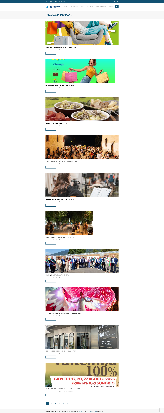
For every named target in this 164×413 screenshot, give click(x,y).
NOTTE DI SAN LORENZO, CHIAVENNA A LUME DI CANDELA (63, 313)
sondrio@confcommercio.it (92, 411)
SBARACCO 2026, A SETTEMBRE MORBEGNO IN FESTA (61, 85)
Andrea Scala (55, 49)
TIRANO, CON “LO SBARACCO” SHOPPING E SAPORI (60, 47)
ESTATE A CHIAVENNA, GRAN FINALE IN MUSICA (59, 199)
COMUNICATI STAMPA (65, 49)
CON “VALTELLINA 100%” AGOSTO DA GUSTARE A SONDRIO (63, 389)
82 (63, 403)
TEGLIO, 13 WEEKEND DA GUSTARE (56, 123)
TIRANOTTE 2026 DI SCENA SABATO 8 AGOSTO (59, 237)
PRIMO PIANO (72, 49)
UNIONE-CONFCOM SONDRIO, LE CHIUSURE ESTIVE (60, 351)
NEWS (61, 239)
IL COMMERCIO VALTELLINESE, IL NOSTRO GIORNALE (56, 1)
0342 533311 (81, 411)
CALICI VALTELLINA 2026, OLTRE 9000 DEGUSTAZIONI (61, 161)
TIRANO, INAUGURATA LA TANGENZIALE (57, 275)
